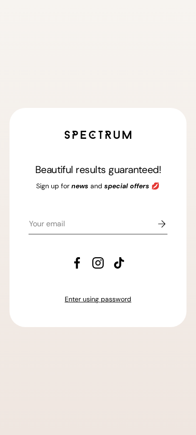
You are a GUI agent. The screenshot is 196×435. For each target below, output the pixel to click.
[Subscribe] (155, 224)
